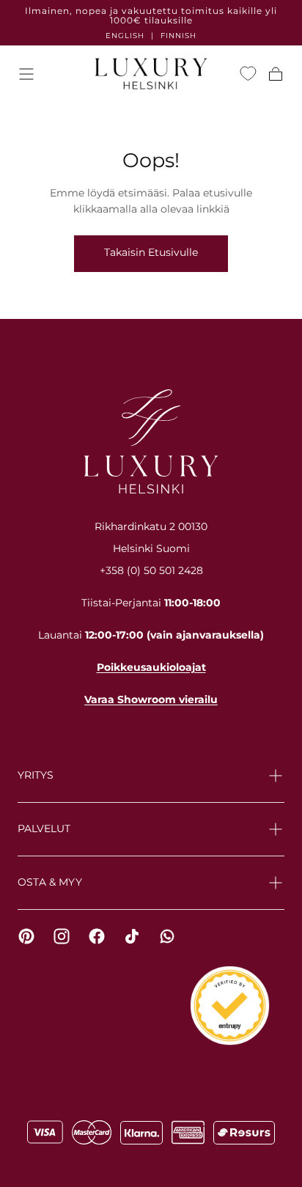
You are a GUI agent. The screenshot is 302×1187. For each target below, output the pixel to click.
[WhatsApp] (167, 936)
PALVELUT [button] (44, 828)
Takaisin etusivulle (151, 252)
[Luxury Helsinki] (151, 441)
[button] (26, 74)
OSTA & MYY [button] (50, 882)
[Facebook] (97, 936)
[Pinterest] (26, 936)
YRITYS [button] (36, 775)
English (125, 35)
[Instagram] (61, 936)
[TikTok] (132, 936)
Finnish (178, 35)
